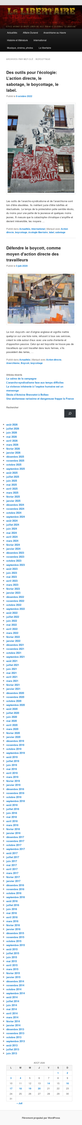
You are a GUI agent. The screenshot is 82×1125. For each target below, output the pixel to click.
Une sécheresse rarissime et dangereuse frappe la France (40, 398)
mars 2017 (12, 873)
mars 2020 (12, 729)
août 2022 (12, 613)
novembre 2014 (15, 985)
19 (30, 1088)
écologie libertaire (38, 232)
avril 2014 (12, 1013)
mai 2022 (11, 624)
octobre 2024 (13, 512)
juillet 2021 (12, 665)
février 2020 (13, 733)
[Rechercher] (70, 413)
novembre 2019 (15, 745)
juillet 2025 (12, 476)
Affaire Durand (30, 32)
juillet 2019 (12, 761)
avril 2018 (12, 821)
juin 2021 (11, 669)
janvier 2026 (13, 452)
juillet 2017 (12, 857)
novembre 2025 (15, 460)
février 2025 (13, 496)
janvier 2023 (13, 592)
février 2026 (13, 448)
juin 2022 (11, 620)
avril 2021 (12, 677)
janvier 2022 (13, 641)
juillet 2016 (12, 905)
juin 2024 (11, 528)
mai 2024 (11, 533)
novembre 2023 (15, 556)
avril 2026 (12, 440)
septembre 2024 (15, 516)
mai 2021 (11, 673)
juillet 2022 (12, 617)
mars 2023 (12, 584)
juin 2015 (11, 957)
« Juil (19, 1103)
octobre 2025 (13, 464)
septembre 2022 (15, 609)
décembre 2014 (15, 981)
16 (67, 1083)
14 (48, 1083)
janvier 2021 (13, 689)
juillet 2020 (12, 713)
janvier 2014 (13, 1025)
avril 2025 (12, 488)
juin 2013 (11, 1053)
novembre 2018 (15, 793)
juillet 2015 (12, 953)
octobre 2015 (13, 941)
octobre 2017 (13, 845)
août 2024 (12, 520)
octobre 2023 (13, 560)
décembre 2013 (15, 1029)
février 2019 (13, 781)
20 (39, 1088)
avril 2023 (12, 580)
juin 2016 (11, 909)
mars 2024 (12, 541)
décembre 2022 (15, 597)
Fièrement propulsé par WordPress (41, 1118)
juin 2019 (11, 765)
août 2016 (12, 901)
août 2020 (12, 709)
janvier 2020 (13, 737)
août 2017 (12, 853)
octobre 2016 (13, 893)
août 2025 (12, 472)
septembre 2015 (15, 945)
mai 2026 (11, 436)
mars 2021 (12, 681)
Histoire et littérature (17, 40)
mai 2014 (11, 1009)
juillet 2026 (12, 428)
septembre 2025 (15, 468)
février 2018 (13, 829)
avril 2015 (12, 965)
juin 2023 (11, 573)
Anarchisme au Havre (54, 32)
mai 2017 (11, 865)
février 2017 (13, 877)
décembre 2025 (15, 456)
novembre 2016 (15, 889)
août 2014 (12, 997)
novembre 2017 (15, 841)
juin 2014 (11, 1005)
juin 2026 (11, 432)
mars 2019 (12, 777)
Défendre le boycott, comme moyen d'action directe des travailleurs (33, 254)
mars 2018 (12, 825)
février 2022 (13, 637)
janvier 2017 (13, 881)
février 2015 (13, 973)
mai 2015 (11, 961)
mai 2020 (11, 721)
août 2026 (12, 424)
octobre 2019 (13, 749)
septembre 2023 (15, 565)
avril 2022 (12, 629)
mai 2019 (11, 769)
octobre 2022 (13, 605)
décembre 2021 (15, 645)
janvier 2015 (13, 977)
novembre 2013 (15, 1033)
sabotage (60, 232)
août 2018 (12, 805)
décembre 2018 (15, 789)
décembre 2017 (15, 837)
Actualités (12, 32)
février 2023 (13, 588)
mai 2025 (11, 484)
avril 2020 (12, 725)
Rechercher (12, 407)
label (51, 232)
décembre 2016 (15, 885)
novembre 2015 (15, 937)
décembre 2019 (15, 741)
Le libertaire (45, 47)
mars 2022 (12, 633)
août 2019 (12, 757)
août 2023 (12, 569)
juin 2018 (11, 813)
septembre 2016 (15, 897)
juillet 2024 (12, 524)
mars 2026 (12, 444)
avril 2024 (12, 537)
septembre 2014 (15, 993)
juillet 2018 (12, 809)
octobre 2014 (13, 989)
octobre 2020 (13, 701)
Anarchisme (13, 363)
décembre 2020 (15, 693)
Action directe (53, 359)
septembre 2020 (15, 705)
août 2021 (12, 661)
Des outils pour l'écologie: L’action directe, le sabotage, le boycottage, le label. (32, 81)
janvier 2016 (13, 929)
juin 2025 (11, 480)
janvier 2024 (13, 548)
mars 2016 (12, 921)
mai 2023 (11, 577)
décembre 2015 (15, 933)
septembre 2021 (15, 657)
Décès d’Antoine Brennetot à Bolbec (27, 394)
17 (11, 1088)
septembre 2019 (15, 753)
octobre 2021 (13, 653)
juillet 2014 (12, 1001)
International (40, 40)
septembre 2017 (15, 849)
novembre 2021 (15, 649)
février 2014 (13, 1021)
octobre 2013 (13, 1037)
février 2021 (13, 685)
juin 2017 (11, 861)
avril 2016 (12, 917)
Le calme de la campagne (21, 378)
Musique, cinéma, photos (20, 47)
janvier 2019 (13, 785)
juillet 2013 (12, 1049)
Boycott (25, 363)
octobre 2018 (13, 797)
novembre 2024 (15, 508)
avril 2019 (12, 773)
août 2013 (12, 1045)
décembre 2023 (15, 552)
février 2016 (13, 925)
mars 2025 (12, 492)
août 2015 (12, 949)
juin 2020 (11, 717)
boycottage (21, 232)
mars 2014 (12, 1017)
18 (20, 1088)
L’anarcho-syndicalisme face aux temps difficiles (35, 382)
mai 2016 (11, 913)
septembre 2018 (15, 801)
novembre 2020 (15, 697)
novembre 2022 (15, 601)
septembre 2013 (15, 1041)
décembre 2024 (15, 504)
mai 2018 (11, 817)
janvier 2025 (13, 501)
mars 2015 (12, 969)
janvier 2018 (13, 833)
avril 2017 (12, 869)
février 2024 (13, 544)
